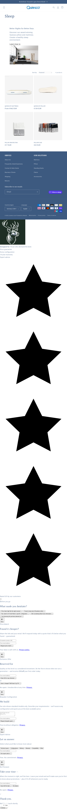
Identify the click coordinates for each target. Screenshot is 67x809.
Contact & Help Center (12, 168)
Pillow (36, 164)
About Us (8, 160)
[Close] (0, 599)
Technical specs (5, 748)
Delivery (22, 748)
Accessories (38, 176)
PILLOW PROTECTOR (11, 142)
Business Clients (10, 172)
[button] (4, 7)
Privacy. (29, 687)
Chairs (36, 172)
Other (41, 748)
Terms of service (51, 215)
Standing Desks (39, 168)
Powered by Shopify (21, 215)
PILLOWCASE (38, 142)
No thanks (15, 786)
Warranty (28, 748)
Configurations (14, 748)
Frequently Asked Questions (14, 164)
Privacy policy (41, 215)
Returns (7, 181)
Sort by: (34, 72)
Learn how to (15, 44)
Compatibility (35, 748)
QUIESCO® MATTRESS (11, 106)
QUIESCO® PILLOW (40, 106)
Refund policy (32, 215)
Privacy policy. (24, 650)
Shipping (7, 176)
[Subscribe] (37, 192)
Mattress (37, 160)
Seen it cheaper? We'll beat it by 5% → (11, 683)
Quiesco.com (12, 215)
